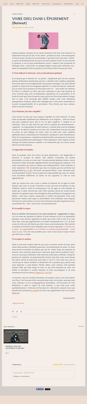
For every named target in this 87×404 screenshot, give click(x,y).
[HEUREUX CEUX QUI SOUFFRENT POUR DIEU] (16, 336)
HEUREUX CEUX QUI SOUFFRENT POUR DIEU (15, 347)
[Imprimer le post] (21, 311)
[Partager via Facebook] (13, 311)
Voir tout (81, 326)
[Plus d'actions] (74, 14)
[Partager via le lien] (17, 311)
